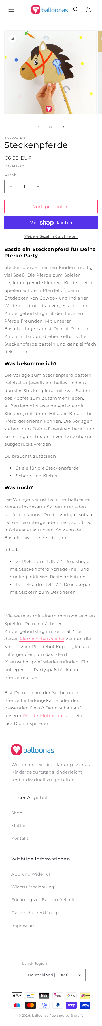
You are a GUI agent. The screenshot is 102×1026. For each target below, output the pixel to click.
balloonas (40, 1015)
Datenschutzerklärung (35, 912)
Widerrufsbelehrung (32, 886)
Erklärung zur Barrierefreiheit (43, 899)
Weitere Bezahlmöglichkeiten (51, 236)
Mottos (19, 825)
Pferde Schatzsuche (41, 639)
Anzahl (11, 175)
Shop (16, 812)
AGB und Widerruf (31, 874)
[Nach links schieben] (38, 127)
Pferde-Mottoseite (43, 715)
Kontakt (19, 838)
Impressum (23, 925)
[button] (11, 9)
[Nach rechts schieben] (63, 127)
